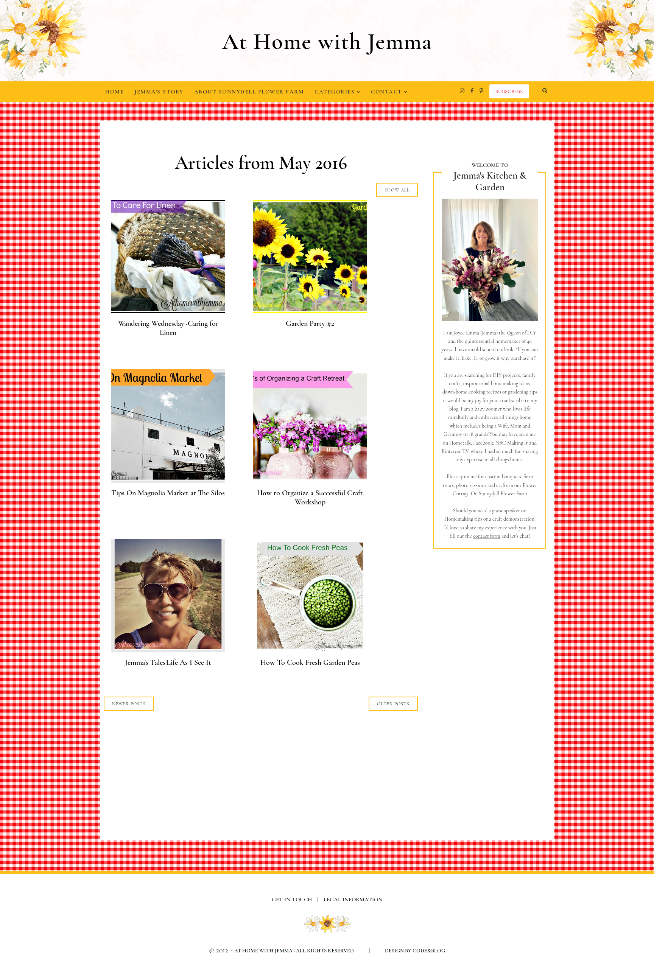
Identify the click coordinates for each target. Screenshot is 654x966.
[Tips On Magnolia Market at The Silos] (168, 480)
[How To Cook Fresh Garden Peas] (310, 650)
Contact (387, 91)
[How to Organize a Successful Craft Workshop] (310, 480)
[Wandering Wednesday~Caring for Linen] (168, 310)
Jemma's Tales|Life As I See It (168, 662)
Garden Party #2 (310, 323)
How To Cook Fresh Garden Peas (310, 662)
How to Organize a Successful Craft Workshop (310, 497)
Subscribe (509, 91)
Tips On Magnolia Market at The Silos (168, 493)
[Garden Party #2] (310, 310)
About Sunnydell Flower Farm (249, 91)
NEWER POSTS (129, 703)
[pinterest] (481, 90)
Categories (336, 91)
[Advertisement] (490, 681)
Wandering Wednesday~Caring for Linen (168, 328)
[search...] (544, 90)
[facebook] (471, 90)
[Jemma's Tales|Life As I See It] (168, 650)
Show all (397, 190)
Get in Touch (295, 899)
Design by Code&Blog (415, 950)
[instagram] (462, 90)
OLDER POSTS (393, 703)
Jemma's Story (159, 91)
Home (114, 91)
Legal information (353, 899)
